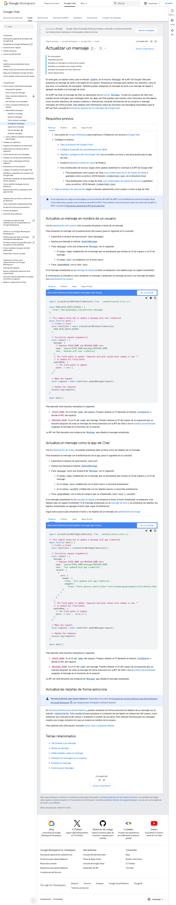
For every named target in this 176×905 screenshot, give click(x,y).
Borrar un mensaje (59, 748)
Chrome (87, 883)
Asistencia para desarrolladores (54, 868)
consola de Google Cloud (93, 863)
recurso (111, 95)
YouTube (130, 868)
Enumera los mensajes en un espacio (69, 758)
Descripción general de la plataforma (56, 855)
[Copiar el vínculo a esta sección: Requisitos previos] (76, 119)
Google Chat (70, 3)
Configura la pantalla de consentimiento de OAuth (83, 149)
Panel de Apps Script (92, 859)
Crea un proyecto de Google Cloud (76, 144)
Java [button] (74, 127)
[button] (18, 47)
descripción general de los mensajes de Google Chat (94, 108)
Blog (128, 855)
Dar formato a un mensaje (63, 743)
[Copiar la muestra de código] (155, 298)
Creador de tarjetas (111, 18)
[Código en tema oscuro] (151, 298)
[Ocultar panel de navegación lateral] (33, 900)
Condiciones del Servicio (50, 872)
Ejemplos (78, 18)
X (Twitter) (130, 863)
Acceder (169, 3)
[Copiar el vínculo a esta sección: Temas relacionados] (78, 736)
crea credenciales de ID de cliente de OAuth (125, 172)
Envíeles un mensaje (61, 763)
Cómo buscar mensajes (62, 768)
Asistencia (92, 18)
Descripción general (12, 18)
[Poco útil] (155, 41)
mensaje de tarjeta (85, 270)
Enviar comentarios (145, 49)
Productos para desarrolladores (54, 859)
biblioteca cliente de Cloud (82, 163)
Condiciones (45, 899)
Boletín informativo (134, 859)
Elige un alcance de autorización (70, 189)
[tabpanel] (101, 162)
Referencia (43, 18)
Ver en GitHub (146, 292)
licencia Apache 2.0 (62, 800)
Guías (30, 18)
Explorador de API (90, 868)
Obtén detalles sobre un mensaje (67, 753)
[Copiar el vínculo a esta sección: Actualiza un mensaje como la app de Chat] (112, 443)
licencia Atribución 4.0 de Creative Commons (119, 797)
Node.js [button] (52, 127)
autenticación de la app (63, 450)
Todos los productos (80, 888)
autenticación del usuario (64, 225)
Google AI (138, 883)
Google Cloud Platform (119, 883)
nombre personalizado (144, 423)
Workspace (27, 3)
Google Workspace (70, 41)
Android (74, 883)
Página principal (51, 3)
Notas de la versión (48, 863)
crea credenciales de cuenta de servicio (122, 181)
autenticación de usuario (61, 279)
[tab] (52, 127)
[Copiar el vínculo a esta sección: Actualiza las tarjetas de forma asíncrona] (109, 689)
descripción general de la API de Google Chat (85, 206)
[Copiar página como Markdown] (100, 48)
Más (83, 3)
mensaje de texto (119, 503)
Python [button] (64, 127)
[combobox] (126, 3)
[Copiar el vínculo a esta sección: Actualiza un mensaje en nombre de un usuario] (118, 218)
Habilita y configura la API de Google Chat (80, 154)
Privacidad (58, 899)
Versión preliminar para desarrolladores (68, 710)
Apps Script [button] (86, 127)
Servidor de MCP (61, 18)
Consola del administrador (94, 855)
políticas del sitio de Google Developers (122, 800)
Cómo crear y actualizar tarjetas (99, 725)
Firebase (100, 883)
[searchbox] (18, 26)
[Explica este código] (146, 298)
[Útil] (151, 41)
